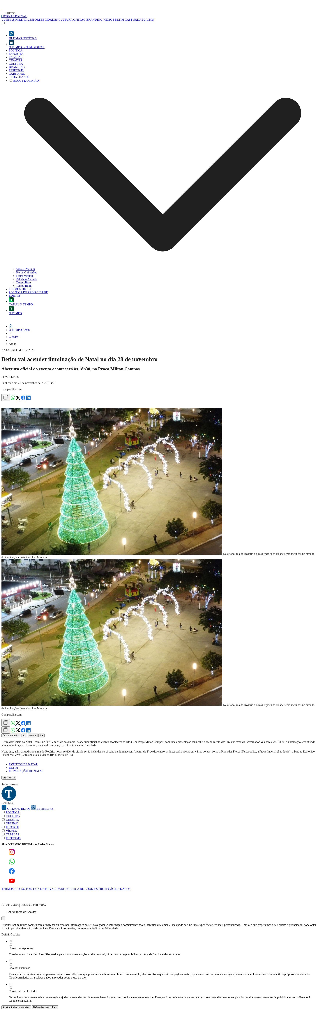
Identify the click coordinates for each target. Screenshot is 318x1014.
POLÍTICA (22, 19)
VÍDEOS (108, 19)
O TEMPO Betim (19, 329)
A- (24, 735)
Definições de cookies (45, 1007)
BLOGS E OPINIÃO (26, 80)
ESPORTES (36, 19)
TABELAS (12, 834)
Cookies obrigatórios (21, 948)
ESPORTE (12, 827)
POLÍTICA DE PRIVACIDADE (45, 888)
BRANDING (94, 19)
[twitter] (18, 399)
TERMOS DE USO (13, 888)
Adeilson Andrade (26, 279)
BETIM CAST (123, 19)
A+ (41, 735)
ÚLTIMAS (8, 19)
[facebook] (23, 399)
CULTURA (66, 19)
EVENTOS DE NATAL (23, 764)
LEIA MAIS (9, 777)
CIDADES (51, 19)
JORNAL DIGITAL (14, 16)
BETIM (13, 767)
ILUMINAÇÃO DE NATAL (26, 771)
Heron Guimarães (26, 272)
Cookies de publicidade (22, 991)
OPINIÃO (79, 19)
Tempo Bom (23, 282)
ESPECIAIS (13, 838)
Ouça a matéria (11, 735)
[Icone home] (10, 326)
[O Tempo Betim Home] (1, 9)
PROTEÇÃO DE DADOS (114, 888)
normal (32, 735)
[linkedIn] (28, 399)
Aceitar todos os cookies (16, 1007)
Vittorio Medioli (25, 269)
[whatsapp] (13, 399)
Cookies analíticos (19, 967)
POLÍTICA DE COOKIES (82, 888)
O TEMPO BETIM (18, 808)
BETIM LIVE (44, 808)
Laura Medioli (24, 275)
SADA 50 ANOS (143, 19)
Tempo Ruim (23, 285)
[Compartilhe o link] (5, 397)
